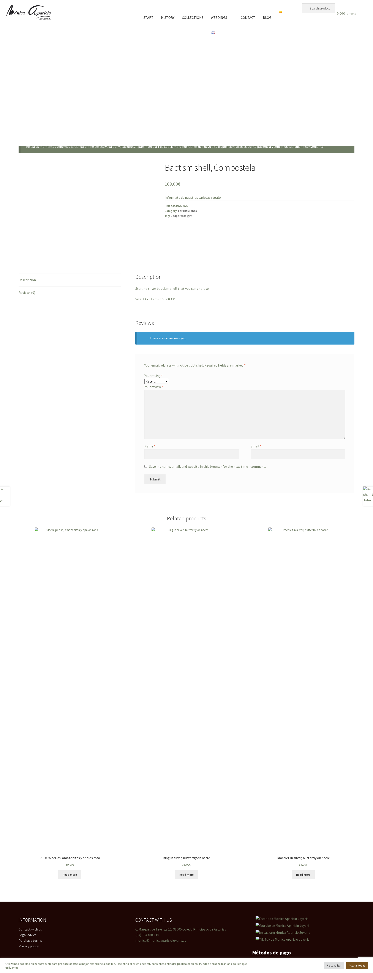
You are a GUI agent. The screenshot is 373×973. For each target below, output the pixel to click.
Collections (192, 17)
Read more (70, 875)
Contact (248, 17)
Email (256, 446)
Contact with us (30, 929)
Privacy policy (29, 946)
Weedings (219, 17)
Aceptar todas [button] (357, 965)
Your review (153, 387)
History (167, 17)
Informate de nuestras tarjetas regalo (193, 197)
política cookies (187, 964)
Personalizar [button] (334, 965)
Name (149, 446)
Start (148, 17)
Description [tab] (27, 280)
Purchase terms (30, 940)
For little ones (187, 211)
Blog (267, 17)
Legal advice (27, 935)
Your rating (153, 375)
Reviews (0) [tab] (27, 292)
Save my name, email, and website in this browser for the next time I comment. (207, 466)
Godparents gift (181, 216)
